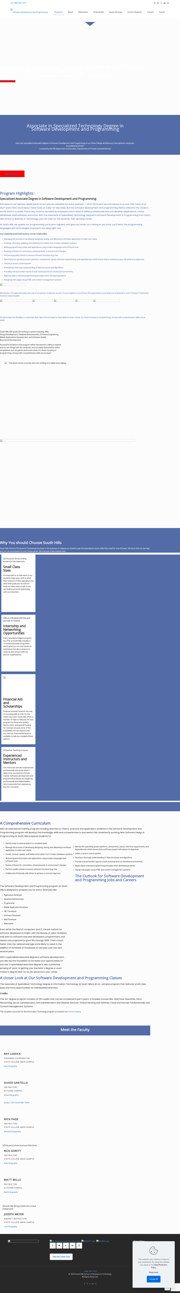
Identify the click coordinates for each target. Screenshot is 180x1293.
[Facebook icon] (155, 3)
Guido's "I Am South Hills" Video (17, 1103)
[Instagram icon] (168, 3)
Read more (153, 1272)
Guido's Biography (11, 1095)
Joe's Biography (10, 1227)
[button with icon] (53, 1246)
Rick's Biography (10, 1163)
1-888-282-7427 (19, 3)
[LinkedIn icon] (165, 3)
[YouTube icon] (161, 3)
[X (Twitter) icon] (158, 3)
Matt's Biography (11, 1192)
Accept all (154, 1279)
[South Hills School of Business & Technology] (29, 12)
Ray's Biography (10, 1066)
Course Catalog (74, 1012)
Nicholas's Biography (12, 1131)
